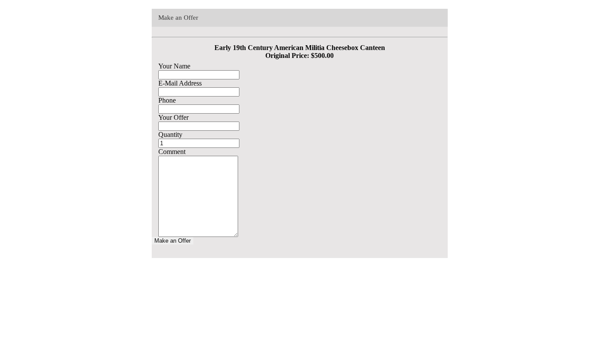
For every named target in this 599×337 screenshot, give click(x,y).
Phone (167, 100)
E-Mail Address (180, 83)
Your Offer (173, 117)
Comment (171, 151)
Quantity (170, 134)
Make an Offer (172, 240)
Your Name (174, 66)
